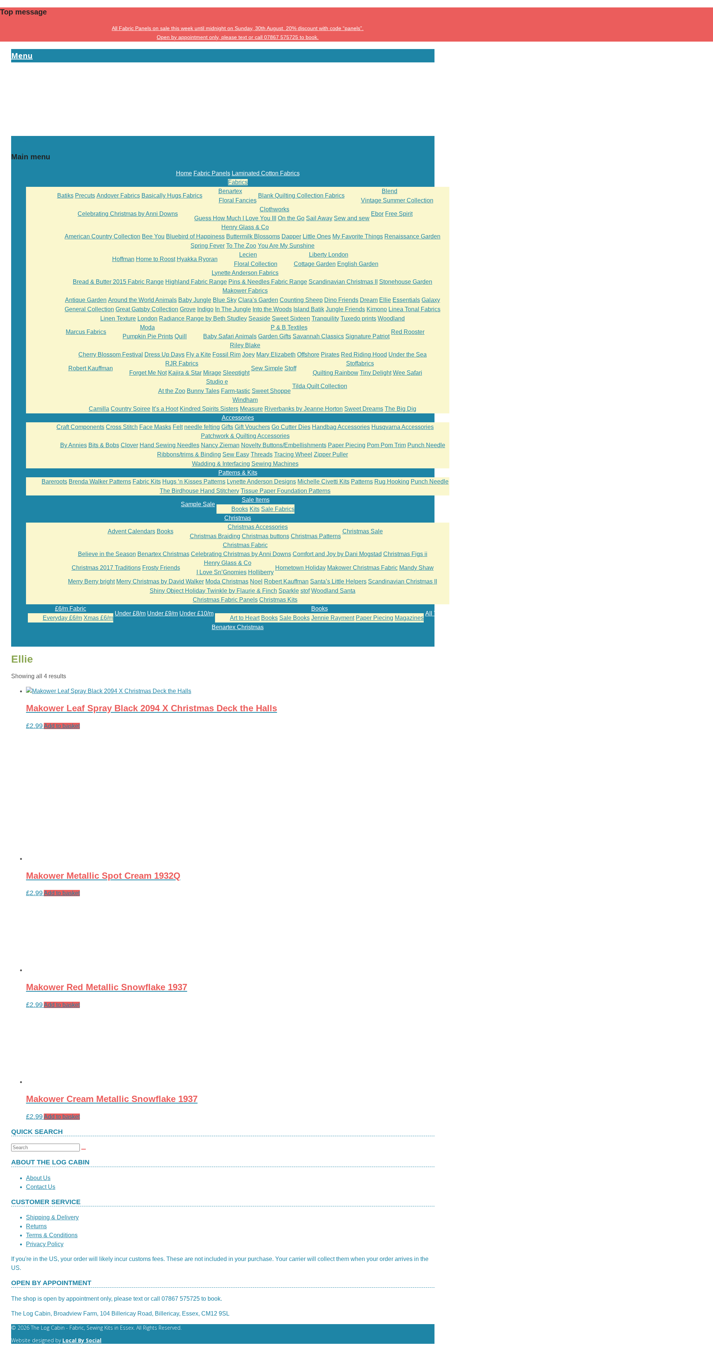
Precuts (85, 195)
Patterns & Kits (237, 472)
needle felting (202, 427)
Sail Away (319, 218)
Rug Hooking (391, 481)
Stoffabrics (360, 363)
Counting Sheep (301, 300)
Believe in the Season (107, 554)
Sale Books (294, 618)
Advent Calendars (131, 531)
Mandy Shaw (416, 568)
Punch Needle (426, 445)
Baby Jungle (194, 300)
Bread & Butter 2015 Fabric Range (118, 282)
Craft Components (80, 427)
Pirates (330, 354)
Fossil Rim (226, 354)
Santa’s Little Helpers (338, 581)
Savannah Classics (318, 336)
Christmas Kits (278, 600)
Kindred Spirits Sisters (209, 409)
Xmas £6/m (98, 618)
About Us (38, 1178)
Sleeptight (236, 373)
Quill (181, 336)
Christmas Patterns (316, 536)
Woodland (391, 318)
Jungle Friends (345, 309)
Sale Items (256, 500)
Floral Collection (255, 264)
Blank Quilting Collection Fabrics (301, 195)
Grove (188, 309)
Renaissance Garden (412, 236)
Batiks (65, 195)
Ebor (377, 214)
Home (184, 173)
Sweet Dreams (363, 409)
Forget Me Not (148, 373)
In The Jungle (233, 309)
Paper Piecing (346, 445)
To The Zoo (241, 246)
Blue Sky (225, 300)
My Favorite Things (357, 236)
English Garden (357, 264)
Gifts (227, 427)
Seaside (259, 318)
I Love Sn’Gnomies (221, 572)
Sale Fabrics (277, 509)
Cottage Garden (315, 264)
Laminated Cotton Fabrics (266, 173)
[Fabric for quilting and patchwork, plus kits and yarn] (222, 131)
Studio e (217, 381)
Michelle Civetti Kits (323, 481)
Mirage (212, 373)
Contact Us (40, 1187)
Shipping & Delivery (52, 1217)
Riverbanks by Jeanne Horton (303, 409)
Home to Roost (155, 259)
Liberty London (328, 254)
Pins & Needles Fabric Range (267, 282)
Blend (389, 191)
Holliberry (261, 572)
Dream (369, 300)
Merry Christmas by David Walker (160, 581)
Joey (248, 354)
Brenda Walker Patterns (100, 481)
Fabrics (238, 182)
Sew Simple (267, 368)
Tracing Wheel (293, 454)
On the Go (291, 218)
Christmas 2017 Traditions (106, 568)
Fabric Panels (211, 173)
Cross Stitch (122, 427)
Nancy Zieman (220, 445)
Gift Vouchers (252, 427)
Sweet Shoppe (271, 391)
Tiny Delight (375, 373)
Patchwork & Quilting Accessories (245, 436)
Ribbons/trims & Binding (189, 454)
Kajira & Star (185, 373)
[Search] (83, 1149)
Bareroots (54, 481)
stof (305, 591)
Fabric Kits (147, 481)
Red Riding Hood (364, 354)
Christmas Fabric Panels (225, 600)
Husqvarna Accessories (402, 427)
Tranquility (325, 318)
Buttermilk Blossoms (253, 236)
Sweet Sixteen (291, 318)
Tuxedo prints (358, 318)
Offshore (308, 354)
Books (239, 509)
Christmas (237, 518)
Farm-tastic (235, 391)
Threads (262, 454)
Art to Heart (245, 618)
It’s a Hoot (165, 409)
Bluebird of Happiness (195, 236)
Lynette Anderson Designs (261, 481)
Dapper (291, 236)
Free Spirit (399, 214)
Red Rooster (407, 332)
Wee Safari (407, 373)
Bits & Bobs (103, 445)
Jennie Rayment (332, 618)
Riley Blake (245, 345)
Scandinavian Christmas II (343, 282)
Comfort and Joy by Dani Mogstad (337, 554)
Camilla (99, 409)
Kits (255, 509)
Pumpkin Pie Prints (148, 336)
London (147, 318)
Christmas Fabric (245, 545)
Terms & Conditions (52, 1235)
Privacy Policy (45, 1244)
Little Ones (317, 236)
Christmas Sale (362, 531)
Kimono (377, 309)
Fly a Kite (198, 354)
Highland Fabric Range (196, 282)
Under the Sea (407, 354)
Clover (129, 445)
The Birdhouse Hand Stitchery (199, 491)
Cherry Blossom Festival (110, 354)
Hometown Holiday (300, 568)
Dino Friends (341, 300)
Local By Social (81, 1340)
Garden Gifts (274, 336)
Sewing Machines (275, 464)
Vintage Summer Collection (397, 200)
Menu (22, 56)
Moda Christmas (226, 581)
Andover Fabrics (118, 195)
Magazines (409, 618)
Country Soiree (130, 409)
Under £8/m (130, 613)
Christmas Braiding (215, 536)
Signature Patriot (367, 336)
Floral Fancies (238, 200)
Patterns (362, 481)
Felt (178, 427)
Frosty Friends (161, 568)
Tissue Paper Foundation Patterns (286, 491)
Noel (256, 581)
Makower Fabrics (245, 290)
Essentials (406, 300)
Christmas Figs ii (405, 554)
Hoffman (123, 259)
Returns (36, 1226)
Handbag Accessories (341, 427)
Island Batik (308, 309)
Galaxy (430, 300)
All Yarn (435, 613)
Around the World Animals (142, 300)
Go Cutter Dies (290, 427)
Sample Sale (198, 504)
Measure (251, 409)
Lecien (248, 254)
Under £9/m (162, 613)
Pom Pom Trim (386, 445)
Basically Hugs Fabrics (171, 195)
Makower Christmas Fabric (362, 568)
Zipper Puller (331, 454)
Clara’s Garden (258, 300)
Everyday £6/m (62, 618)
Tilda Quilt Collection (319, 386)
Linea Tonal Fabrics (414, 309)
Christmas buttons (265, 536)
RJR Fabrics (181, 363)
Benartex (230, 191)
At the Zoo (171, 391)
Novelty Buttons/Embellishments (283, 445)
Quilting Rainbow (335, 373)
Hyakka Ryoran (197, 259)
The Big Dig (400, 409)
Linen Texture (118, 318)
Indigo (205, 309)
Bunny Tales (203, 391)
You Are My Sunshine (286, 246)
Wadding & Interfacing (221, 464)
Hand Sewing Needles (169, 445)
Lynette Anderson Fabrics (245, 273)
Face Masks (155, 427)
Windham (245, 400)
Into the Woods (272, 309)
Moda (147, 327)
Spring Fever (208, 246)
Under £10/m (196, 613)
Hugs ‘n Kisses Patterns (193, 481)
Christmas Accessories (258, 527)
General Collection (89, 309)
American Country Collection (102, 236)
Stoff (290, 368)
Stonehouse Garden (405, 282)
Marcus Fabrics (86, 332)
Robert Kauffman (90, 368)
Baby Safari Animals (230, 336)
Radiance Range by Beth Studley (203, 318)
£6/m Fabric (70, 608)
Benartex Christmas (163, 554)
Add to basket (62, 726)
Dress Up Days (164, 354)
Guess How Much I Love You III (235, 218)
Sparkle (289, 591)
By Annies (73, 445)
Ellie (385, 300)
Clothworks (274, 209)
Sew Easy (235, 454)
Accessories (238, 418)
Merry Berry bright (91, 581)
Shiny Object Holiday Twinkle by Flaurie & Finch (213, 591)
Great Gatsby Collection (146, 309)
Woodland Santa (333, 591)
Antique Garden (86, 300)
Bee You (153, 236)
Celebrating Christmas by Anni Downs (128, 214)
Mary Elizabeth (276, 354)
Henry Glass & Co (245, 227)
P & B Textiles (289, 327)
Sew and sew (351, 218)
